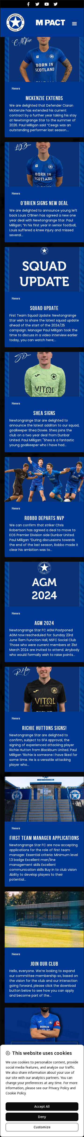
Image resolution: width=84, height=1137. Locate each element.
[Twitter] (38, 4)
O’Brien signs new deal (44, 203)
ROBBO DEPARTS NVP (44, 518)
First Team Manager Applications (44, 838)
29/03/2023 (34, 828)
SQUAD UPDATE (44, 308)
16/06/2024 (34, 88)
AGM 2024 (44, 623)
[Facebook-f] (28, 4)
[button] (74, 23)
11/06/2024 (33, 613)
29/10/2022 (34, 954)
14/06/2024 (34, 403)
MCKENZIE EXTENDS (44, 98)
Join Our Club (44, 964)
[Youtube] (47, 4)
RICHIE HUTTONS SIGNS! (44, 728)
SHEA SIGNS (44, 413)
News (16, 88)
